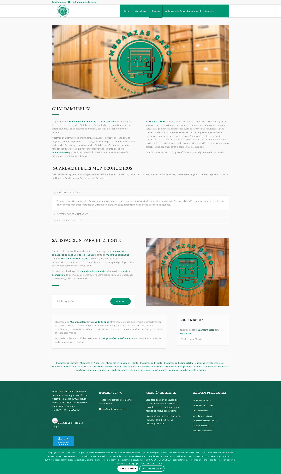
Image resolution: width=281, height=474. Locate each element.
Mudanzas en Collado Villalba (178, 362)
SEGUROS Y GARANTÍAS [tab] (69, 220)
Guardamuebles (200, 410)
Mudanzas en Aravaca (67, 362)
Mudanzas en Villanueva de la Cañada (187, 370)
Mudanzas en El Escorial (64, 366)
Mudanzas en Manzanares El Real (212, 366)
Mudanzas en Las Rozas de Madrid (123, 366)
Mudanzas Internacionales (205, 420)
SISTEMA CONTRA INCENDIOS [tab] (72, 214)
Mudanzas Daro (60, 152)
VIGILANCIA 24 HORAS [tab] (68, 192)
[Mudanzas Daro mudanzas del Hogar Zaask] (63, 447)
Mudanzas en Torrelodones (125, 370)
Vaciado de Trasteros (202, 430)
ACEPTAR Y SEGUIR (128, 468)
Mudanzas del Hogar (202, 400)
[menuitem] (126, 11)
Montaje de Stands (201, 425)
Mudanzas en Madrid (153, 366)
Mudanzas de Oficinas (203, 405)
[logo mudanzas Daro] (62, 11)
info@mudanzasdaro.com (83, 2)
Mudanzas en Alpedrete (92, 362)
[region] (140, 203)
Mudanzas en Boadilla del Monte (122, 362)
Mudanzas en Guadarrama (91, 366)
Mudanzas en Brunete (151, 362)
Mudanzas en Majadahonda (179, 366)
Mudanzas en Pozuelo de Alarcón (92, 370)
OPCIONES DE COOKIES (152, 468)
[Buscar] (222, 11)
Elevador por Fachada (202, 416)
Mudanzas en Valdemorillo (154, 370)
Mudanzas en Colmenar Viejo (209, 362)
